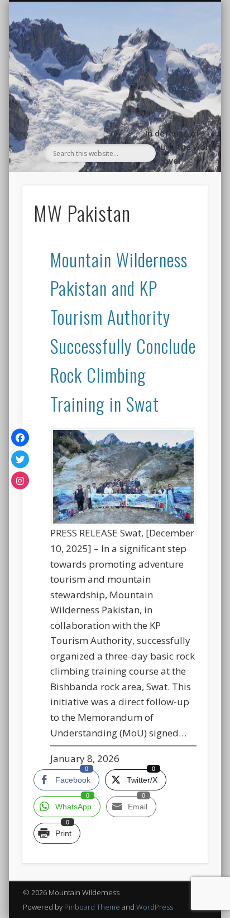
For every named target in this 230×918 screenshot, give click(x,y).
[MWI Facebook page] (20, 438)
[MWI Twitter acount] (20, 459)
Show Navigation (180, 101)
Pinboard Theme (92, 907)
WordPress (154, 907)
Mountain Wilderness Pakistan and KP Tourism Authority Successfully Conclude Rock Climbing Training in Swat (123, 331)
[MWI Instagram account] (20, 481)
